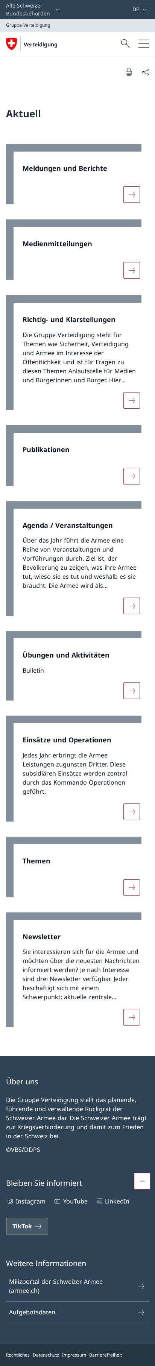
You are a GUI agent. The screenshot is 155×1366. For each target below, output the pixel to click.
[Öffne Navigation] (143, 43)
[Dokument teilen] (145, 72)
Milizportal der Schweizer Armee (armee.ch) (56, 1286)
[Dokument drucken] (128, 72)
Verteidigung (41, 44)
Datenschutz (46, 1355)
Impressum (74, 1355)
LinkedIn (117, 1201)
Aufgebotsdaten (32, 1312)
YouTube (75, 1201)
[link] (77, 178)
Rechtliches (18, 1355)
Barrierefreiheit (105, 1355)
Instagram (31, 1201)
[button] (142, 1181)
